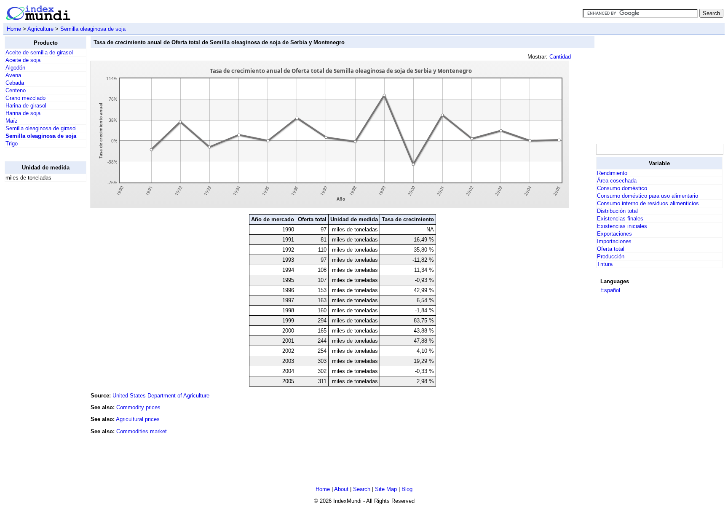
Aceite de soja (22, 60)
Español (610, 290)
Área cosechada (617, 180)
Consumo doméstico (622, 188)
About (341, 489)
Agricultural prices (138, 419)
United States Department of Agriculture (160, 395)
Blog (406, 489)
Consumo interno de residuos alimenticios (648, 203)
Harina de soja (22, 113)
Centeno (15, 90)
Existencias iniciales (622, 226)
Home (14, 29)
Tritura (605, 264)
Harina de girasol (25, 105)
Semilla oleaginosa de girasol (41, 128)
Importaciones (614, 241)
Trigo (11, 143)
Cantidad (560, 57)
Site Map (386, 489)
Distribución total (617, 211)
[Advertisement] (38, 314)
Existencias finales (620, 218)
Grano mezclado (25, 98)
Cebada (14, 83)
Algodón (15, 67)
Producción (610, 256)
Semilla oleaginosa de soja (93, 29)
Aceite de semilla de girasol (39, 52)
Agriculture (40, 29)
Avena (13, 75)
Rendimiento (612, 173)
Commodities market (141, 431)
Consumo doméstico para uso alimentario (647, 196)
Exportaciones (614, 234)
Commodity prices (138, 407)
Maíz (11, 121)
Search (361, 489)
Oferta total (610, 249)
